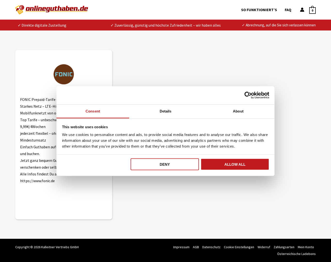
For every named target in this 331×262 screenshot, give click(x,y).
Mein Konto (306, 247)
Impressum (181, 247)
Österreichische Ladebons (296, 254)
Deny (165, 164)
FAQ (288, 9)
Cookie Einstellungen (239, 247)
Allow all (234, 164)
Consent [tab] (93, 111)
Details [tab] (166, 111)
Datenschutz (211, 247)
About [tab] (238, 111)
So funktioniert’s (259, 9)
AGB (196, 247)
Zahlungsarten (284, 247)
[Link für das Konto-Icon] (302, 9)
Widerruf (264, 247)
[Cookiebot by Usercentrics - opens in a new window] (248, 95)
